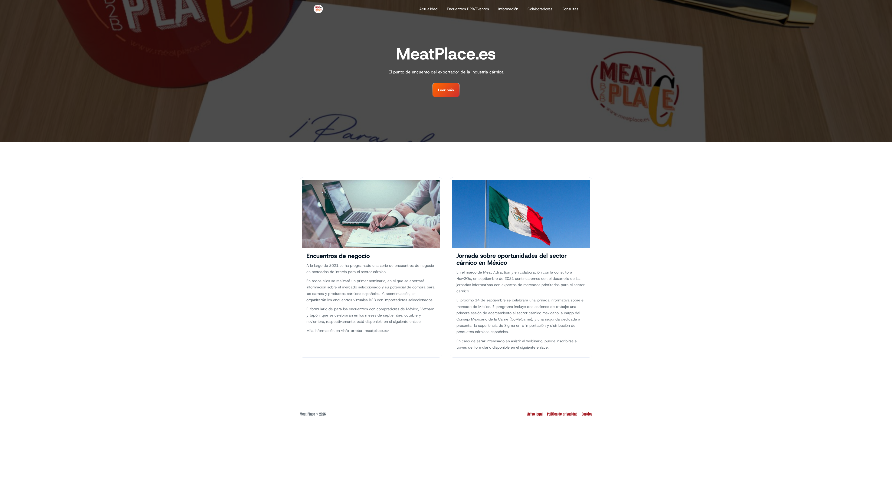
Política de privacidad (562, 414)
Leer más (446, 90)
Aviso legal (535, 414)
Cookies (587, 414)
